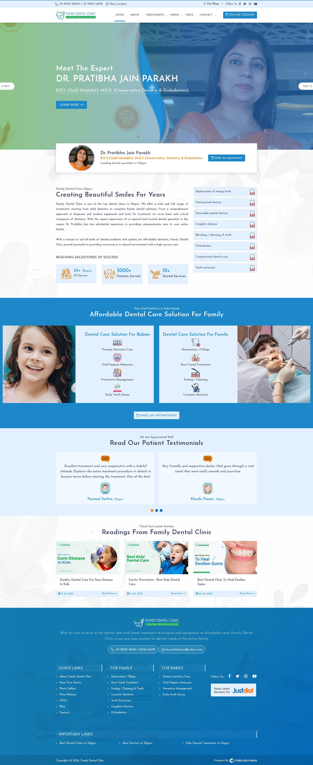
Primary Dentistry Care (176, 676)
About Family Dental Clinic (75, 676)
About (134, 15)
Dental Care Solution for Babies (117, 334)
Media (174, 15)
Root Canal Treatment (124, 682)
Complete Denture (122, 706)
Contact (206, 15)
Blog (62, 706)
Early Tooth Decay (174, 694)
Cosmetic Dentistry (122, 694)
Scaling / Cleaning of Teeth (127, 688)
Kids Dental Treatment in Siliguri (207, 743)
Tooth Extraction (121, 700)
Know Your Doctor (70, 682)
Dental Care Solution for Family (195, 334)
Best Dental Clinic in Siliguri (78, 743)
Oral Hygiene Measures (177, 682)
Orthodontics (119, 712)
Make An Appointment (228, 158)
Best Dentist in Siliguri (137, 743)
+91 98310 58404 (69, 4)
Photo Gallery (68, 688)
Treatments (155, 15)
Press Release (68, 694)
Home (119, 15)
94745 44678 (147, 649)
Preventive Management (177, 688)
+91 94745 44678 (93, 4)
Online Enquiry (241, 15)
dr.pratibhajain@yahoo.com (184, 649)
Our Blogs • (214, 4)
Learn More (70, 108)
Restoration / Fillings (123, 676)
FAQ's (189, 15)
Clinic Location (118, 4)
